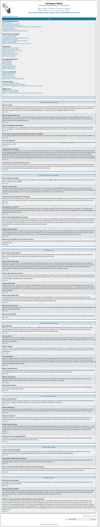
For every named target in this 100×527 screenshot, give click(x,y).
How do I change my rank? (9, 42)
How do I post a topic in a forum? (11, 48)
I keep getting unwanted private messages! (13, 84)
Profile (41, 10)
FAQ (40, 8)
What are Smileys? (7, 63)
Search (46, 8)
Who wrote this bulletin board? (10, 90)
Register (68, 8)
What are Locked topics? (9, 68)
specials (45, 12)
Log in (68, 10)
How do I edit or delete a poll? (10, 53)
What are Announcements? (9, 66)
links (78, 12)
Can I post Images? (7, 64)
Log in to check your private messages (55, 10)
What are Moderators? (8, 74)
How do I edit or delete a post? (10, 49)
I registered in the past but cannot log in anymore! (15, 31)
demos (58, 12)
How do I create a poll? (8, 52)
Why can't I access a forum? (9, 54)
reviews (40, 12)
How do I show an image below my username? (14, 40)
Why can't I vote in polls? (8, 56)
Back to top (5, 112)
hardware (52, 12)
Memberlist (52, 8)
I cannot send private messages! (11, 83)
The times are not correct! (9, 36)
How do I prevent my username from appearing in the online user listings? (22, 26)
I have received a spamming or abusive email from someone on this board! (22, 86)
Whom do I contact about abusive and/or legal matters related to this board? (22, 93)
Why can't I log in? (7, 22)
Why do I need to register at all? (10, 24)
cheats (35, 12)
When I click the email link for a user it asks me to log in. (17, 43)
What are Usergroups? (8, 76)
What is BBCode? (7, 60)
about (73, 12)
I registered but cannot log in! (10, 29)
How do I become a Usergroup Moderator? (13, 78)
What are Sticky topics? (8, 67)
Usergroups (61, 8)
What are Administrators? (9, 73)
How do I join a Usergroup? (9, 77)
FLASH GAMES (66, 12)
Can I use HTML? (7, 62)
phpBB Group (47, 482)
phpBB (46, 524)
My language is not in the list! (10, 39)
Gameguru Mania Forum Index (10, 16)
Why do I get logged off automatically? (12, 25)
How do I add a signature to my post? (12, 50)
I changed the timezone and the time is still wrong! (15, 38)
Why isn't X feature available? (10, 91)
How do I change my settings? (10, 35)
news (29, 12)
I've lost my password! (8, 28)
